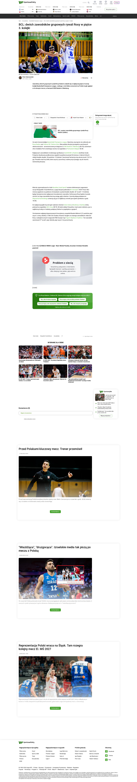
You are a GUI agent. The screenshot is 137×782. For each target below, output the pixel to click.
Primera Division (50, 756)
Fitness (21, 758)
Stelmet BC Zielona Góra (51, 144)
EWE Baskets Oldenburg (71, 146)
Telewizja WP (43, 769)
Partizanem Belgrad (73, 149)
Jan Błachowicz (93, 756)
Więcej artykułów (105, 415)
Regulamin (76, 767)
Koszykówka (89, 16)
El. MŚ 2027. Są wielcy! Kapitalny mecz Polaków (54, 361)
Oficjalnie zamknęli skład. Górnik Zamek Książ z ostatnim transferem (79, 361)
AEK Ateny (49, 207)
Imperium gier (73, 769)
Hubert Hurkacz (93, 758)
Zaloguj (117, 2)
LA (100, 16)
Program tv (35, 769)
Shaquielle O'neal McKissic (46, 336)
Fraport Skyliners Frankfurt (74, 218)
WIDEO (73, 16)
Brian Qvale (35, 336)
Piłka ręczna (80, 16)
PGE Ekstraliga (64, 758)
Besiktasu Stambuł (79, 205)
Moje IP (54, 769)
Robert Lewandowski (81, 751)
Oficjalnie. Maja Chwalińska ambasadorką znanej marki (104, 407)
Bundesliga (63, 753)
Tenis (37, 16)
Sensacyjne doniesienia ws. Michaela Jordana (30, 361)
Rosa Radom (37, 144)
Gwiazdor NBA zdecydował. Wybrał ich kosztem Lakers (54, 379)
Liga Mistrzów (64, 751)
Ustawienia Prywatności (59, 767)
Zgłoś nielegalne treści (29, 419)
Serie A (62, 756)
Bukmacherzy (57, 16)
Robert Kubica (79, 753)
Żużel (49, 16)
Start (20, 20)
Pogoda (21, 769)
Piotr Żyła (77, 758)
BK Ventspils (74, 190)
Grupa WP (29, 767)
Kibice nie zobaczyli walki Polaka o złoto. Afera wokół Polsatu (106, 403)
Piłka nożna (30, 16)
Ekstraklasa (49, 751)
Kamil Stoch (92, 751)
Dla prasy (41, 767)
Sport (67, 769)
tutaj (50, 778)
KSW (20, 761)
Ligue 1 (48, 758)
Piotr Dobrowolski (28, 77)
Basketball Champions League (36, 20)
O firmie (35, 767)
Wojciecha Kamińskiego (40, 198)
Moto (96, 16)
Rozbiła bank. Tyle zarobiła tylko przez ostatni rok (106, 412)
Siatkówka (43, 16)
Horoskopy (27, 769)
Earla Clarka (67, 205)
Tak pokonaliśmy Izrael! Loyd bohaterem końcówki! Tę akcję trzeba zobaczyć (79, 380)
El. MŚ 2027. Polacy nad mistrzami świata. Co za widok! (29, 379)
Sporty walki (66, 16)
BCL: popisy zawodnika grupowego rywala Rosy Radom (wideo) (73, 131)
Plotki (49, 769)
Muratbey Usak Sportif (59, 187)
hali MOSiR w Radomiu (72, 153)
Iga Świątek (78, 756)
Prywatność (48, 767)
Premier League (50, 753)
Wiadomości (61, 769)
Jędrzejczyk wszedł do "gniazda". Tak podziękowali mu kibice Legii (110, 397)
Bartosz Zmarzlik (94, 753)
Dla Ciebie (23, 16)
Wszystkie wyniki (110, 9)
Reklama (69, 767)
